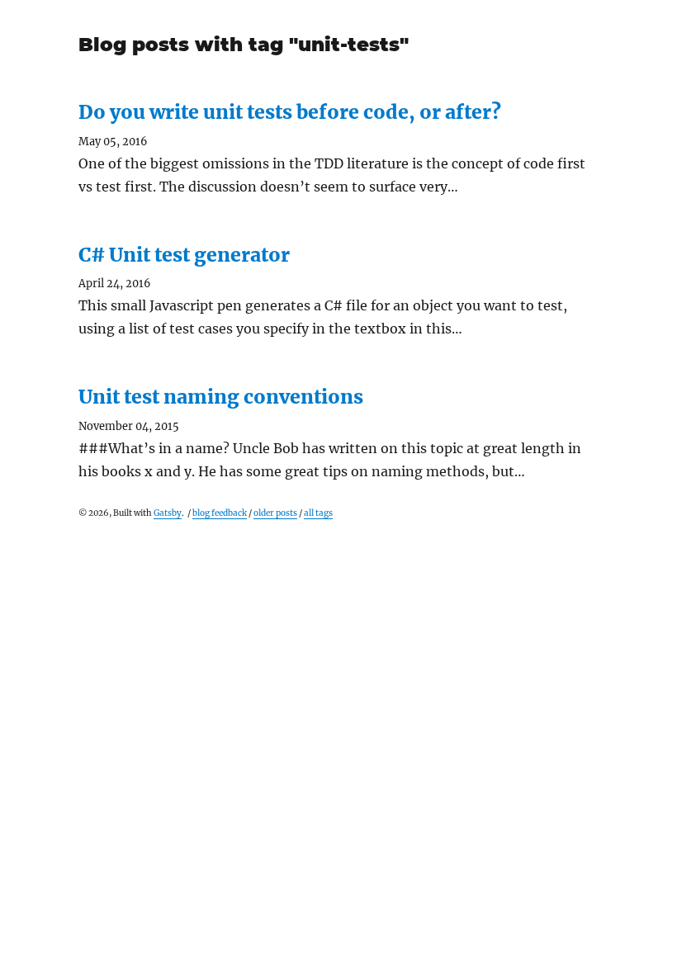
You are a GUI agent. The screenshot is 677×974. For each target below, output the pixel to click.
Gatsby (168, 513)
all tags (318, 513)
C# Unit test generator (184, 255)
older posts (275, 513)
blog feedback (219, 513)
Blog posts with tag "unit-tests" (243, 44)
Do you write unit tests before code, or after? (289, 112)
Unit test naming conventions (220, 397)
